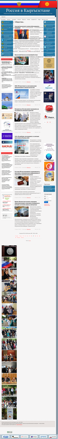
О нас (9, 72)
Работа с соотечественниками (27, 27)
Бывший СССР (34, 19)
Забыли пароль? (47, 205)
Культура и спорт (45, 19)
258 (31, 235)
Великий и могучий (48, 56)
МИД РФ (5, 29)
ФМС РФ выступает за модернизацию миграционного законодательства (26, 86)
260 (35, 235)
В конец (22, 237)
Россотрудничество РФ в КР (23, 48)
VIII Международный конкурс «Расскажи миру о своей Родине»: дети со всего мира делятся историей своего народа (7, 172)
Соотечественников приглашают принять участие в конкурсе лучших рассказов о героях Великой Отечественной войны (7, 186)
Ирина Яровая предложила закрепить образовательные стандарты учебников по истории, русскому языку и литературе (27, 203)
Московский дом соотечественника (7, 54)
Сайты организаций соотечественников (8, 75)
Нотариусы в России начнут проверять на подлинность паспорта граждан (27, 109)
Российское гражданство (34, 48)
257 (29, 235)
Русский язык (5, 54)
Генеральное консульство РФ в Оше (8, 51)
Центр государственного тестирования (19, 59)
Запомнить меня (48, 200)
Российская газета (50, 25)
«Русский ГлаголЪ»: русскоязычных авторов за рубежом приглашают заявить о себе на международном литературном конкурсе (7, 158)
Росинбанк (24, 437)
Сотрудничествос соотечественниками (50, 54)
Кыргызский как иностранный (6, 67)
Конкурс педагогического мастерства (8, 56)
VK (44, 122)
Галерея (3, 70)
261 (37, 235)
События (19, 19)
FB (50, 122)
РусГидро (34, 437)
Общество (24, 19)
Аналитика (4, 78)
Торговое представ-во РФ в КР (8, 47)
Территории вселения (42, 38)
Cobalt (30, 240)
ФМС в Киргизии (14, 38)
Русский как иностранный (5, 59)
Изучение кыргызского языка (18, 64)
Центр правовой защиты (50, 47)
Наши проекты (22, 72)
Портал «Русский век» (50, 29)
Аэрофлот (43, 437)
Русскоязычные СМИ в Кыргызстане (32, 72)
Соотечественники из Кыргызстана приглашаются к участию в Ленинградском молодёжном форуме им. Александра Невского (7, 165)
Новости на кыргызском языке (6, 64)
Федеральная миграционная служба (8, 36)
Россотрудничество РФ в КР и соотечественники (43, 27)
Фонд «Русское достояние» (49, 44)
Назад (20, 235)
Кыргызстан (5, 214)
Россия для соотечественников (41, 40)
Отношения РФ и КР (14, 51)
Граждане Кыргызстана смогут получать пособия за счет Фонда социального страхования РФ (7, 86)
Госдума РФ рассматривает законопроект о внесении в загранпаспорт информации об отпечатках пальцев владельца (27, 173)
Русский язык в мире (40, 56)
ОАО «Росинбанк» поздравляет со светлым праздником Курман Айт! (27, 137)
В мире (39, 19)
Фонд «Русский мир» (50, 22)
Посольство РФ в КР (13, 48)
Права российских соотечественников (24, 30)
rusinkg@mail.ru (19, 424)
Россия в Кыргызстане (28, 10)
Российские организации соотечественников (40, 30)
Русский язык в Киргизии (30, 56)
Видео (5, 72)
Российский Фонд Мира (50, 36)
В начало (17, 235)
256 (27, 235)
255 (25, 235)
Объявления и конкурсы (19, 22)
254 (23, 235)
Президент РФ (6, 22)
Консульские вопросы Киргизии (34, 51)
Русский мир (3, 19)
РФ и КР (3, 46)
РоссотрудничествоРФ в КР (7, 40)
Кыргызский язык (6, 62)
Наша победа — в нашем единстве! (14, 32)
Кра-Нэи (53, 437)
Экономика (14, 19)
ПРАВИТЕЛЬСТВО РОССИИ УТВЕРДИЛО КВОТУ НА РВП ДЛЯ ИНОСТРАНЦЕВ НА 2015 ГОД (7, 80)
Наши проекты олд (14, 72)
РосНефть (15, 437)
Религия (28, 19)
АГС (47, 50)
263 (15, 237)
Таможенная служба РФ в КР (7, 44)
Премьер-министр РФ (8, 25)
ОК (47, 122)
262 (39, 235)
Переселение (4, 35)
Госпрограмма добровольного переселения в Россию (27, 38)
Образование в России (23, 51)
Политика (8, 19)
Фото (2, 72)
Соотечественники (6, 24)
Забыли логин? (46, 204)
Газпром (6, 437)
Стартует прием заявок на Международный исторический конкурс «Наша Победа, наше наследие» (6, 179)
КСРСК (48, 40)
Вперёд (18, 237)
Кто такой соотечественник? (15, 27)
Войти (46, 202)
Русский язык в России (20, 56)
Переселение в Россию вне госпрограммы (26, 40)
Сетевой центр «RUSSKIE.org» (49, 33)
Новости (3, 16)
